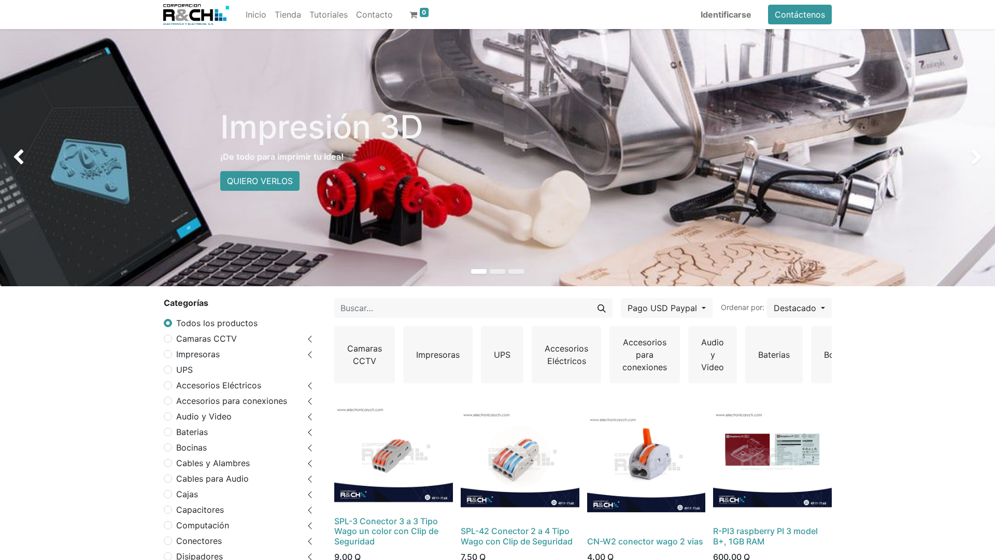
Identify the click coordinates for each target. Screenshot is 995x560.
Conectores (199, 541)
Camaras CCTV (206, 338)
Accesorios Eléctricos (218, 385)
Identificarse (726, 14)
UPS (184, 370)
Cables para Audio (212, 478)
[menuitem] (256, 14)
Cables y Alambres (213, 463)
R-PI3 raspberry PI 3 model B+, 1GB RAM (765, 536)
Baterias (192, 432)
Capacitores (200, 510)
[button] (799, 308)
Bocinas (191, 447)
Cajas (187, 494)
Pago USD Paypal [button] (664, 308)
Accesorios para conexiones (231, 401)
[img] (40, 157)
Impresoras (198, 354)
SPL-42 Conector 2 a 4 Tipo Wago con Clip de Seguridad (517, 536)
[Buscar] (602, 308)
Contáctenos (800, 14)
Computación (202, 525)
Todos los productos (217, 323)
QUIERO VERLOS (260, 181)
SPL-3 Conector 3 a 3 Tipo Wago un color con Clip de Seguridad (386, 531)
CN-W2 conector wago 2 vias (645, 541)
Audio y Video (204, 416)
